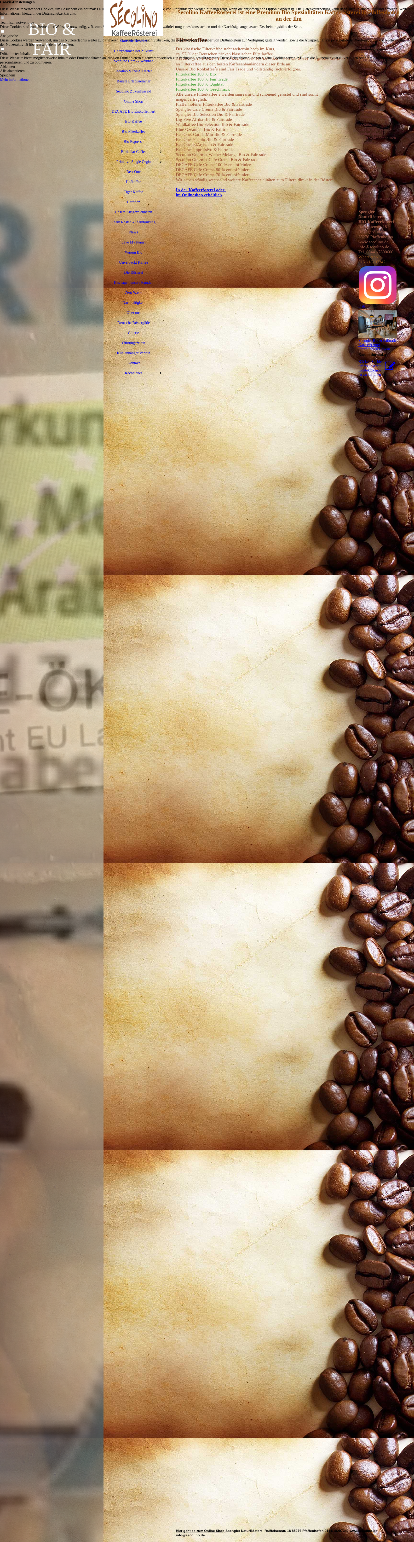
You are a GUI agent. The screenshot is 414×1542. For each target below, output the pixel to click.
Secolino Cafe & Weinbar (133, 61)
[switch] (2, 18)
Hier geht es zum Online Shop (200, 1531)
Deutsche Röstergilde (133, 323)
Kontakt (133, 363)
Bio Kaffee (133, 121)
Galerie (133, 333)
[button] (207, 66)
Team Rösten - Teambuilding (133, 222)
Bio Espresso (134, 141)
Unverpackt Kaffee (133, 262)
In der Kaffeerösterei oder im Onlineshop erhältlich (201, 192)
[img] (52, 771)
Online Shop (133, 101)
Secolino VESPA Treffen (134, 71)
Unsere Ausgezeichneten (133, 212)
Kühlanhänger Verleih (133, 353)
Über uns (133, 313)
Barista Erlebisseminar (133, 81)
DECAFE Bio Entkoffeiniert (133, 111)
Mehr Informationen (15, 79)
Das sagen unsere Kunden (133, 282)
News (133, 232)
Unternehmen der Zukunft (133, 51)
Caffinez (133, 202)
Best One (133, 172)
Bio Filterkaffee (133, 131)
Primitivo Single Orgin (133, 162)
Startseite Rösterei (133, 41)
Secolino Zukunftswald (133, 91)
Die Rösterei (133, 272)
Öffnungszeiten (133, 343)
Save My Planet (133, 242)
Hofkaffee (133, 182)
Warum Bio (133, 252)
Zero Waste (133, 292)
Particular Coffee (133, 152)
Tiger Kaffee (133, 192)
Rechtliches (133, 373)
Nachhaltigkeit (133, 303)
